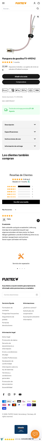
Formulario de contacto (7, 309)
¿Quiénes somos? (29, 308)
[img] (7, 216)
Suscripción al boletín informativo (31, 318)
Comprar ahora (21, 82)
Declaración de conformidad (7, 362)
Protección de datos (9, 340)
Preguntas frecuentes (10, 313)
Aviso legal (6, 337)
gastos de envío (31, 67)
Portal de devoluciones (7, 324)
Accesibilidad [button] (7, 387)
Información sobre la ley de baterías (10, 368)
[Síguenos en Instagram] (9, 394)
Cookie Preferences (9, 358)
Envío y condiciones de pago (9, 353)
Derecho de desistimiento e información (8, 346)
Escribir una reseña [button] (21, 202)
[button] (7, 62)
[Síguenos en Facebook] (3, 394)
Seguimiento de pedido (8, 318)
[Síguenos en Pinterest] (14, 394)
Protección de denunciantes (7, 382)
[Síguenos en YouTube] (20, 394)
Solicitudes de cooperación (28, 312)
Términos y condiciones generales (6, 375)
